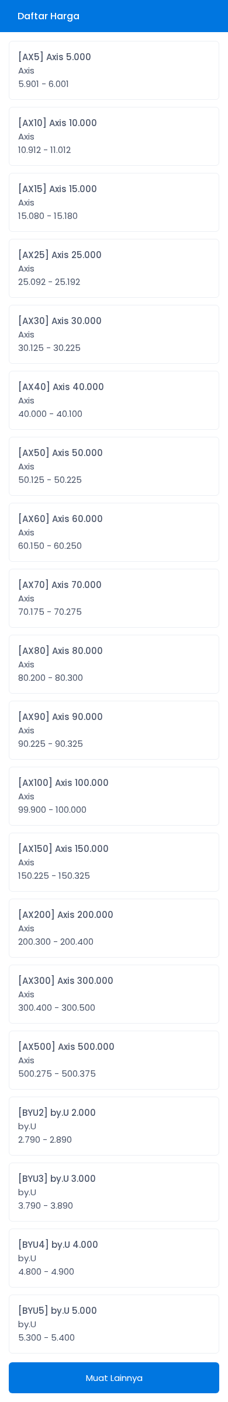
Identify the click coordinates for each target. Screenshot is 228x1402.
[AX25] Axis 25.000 (60, 268)
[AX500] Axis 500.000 (66, 1060)
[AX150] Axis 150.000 (63, 862)
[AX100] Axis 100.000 (63, 796)
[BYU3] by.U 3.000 (57, 1192)
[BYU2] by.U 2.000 (57, 1126)
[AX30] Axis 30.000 (60, 334)
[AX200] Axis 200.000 (65, 928)
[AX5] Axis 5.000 (54, 70)
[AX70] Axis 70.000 (60, 598)
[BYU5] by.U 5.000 (57, 1324)
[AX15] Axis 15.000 (57, 202)
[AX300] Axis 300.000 (65, 994)
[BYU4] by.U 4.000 (58, 1258)
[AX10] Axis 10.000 (57, 136)
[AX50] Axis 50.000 (60, 466)
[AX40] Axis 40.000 (61, 400)
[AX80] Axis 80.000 (60, 664)
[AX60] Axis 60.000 (60, 532)
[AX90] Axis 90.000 (60, 730)
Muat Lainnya (114, 1378)
